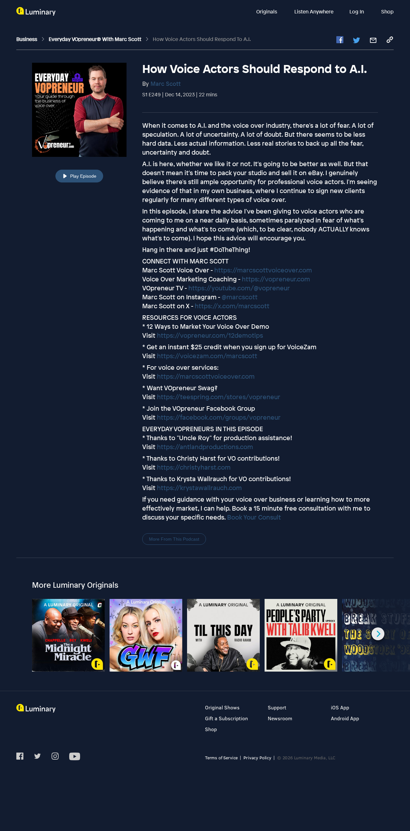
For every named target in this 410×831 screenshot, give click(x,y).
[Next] (378, 633)
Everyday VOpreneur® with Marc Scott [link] (96, 39)
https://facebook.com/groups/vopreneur (219, 417)
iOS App (340, 707)
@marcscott (240, 297)
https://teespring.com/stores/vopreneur (218, 396)
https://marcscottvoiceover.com (263, 270)
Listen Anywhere (313, 11)
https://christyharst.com (194, 467)
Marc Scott (166, 83)
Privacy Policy (257, 757)
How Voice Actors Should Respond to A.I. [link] (202, 39)
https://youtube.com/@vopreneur (239, 288)
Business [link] (27, 39)
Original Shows (222, 707)
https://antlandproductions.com (205, 446)
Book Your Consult (254, 517)
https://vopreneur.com (276, 279)
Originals (267, 11)
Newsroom (280, 718)
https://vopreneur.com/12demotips (210, 335)
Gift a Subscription (226, 718)
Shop (387, 11)
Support (277, 707)
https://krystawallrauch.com (199, 487)
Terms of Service (221, 757)
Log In (357, 11)
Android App (345, 718)
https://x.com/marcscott (232, 306)
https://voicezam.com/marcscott (207, 355)
